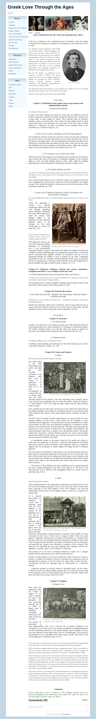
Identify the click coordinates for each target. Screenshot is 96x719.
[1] (59, 327)
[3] (42, 626)
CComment (66, 714)
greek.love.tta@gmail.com (38, 694)
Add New (84, 700)
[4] (51, 637)
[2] (79, 327)
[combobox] (17, 13)
